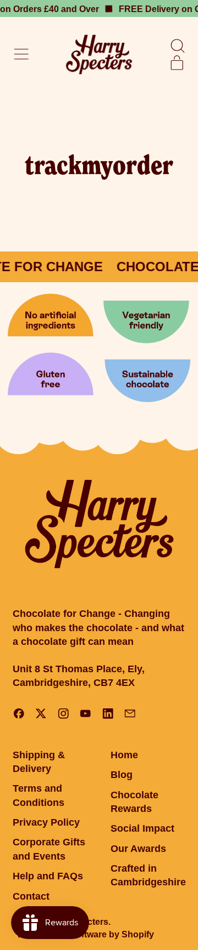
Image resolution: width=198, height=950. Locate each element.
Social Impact (142, 828)
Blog (122, 774)
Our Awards (138, 848)
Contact (31, 896)
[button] (177, 46)
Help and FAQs (48, 876)
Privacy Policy (46, 822)
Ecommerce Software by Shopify (86, 934)
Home (124, 754)
